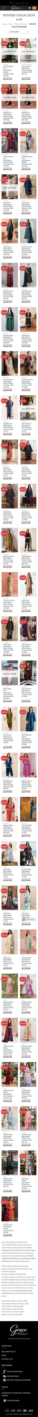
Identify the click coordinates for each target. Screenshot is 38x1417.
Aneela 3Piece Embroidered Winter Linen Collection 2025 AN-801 (27, 1094)
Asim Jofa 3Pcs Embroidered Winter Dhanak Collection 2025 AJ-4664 (27, 648)
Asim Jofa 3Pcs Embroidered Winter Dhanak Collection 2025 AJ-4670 (8, 383)
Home (4, 24)
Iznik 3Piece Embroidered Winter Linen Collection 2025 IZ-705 (27, 917)
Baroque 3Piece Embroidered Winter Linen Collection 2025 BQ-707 (8, 1005)
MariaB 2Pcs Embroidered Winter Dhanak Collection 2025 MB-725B (8, 116)
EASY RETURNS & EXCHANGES (19, 1380)
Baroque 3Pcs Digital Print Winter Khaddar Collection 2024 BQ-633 (27, 70)
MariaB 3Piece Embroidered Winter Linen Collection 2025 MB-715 (8, 1138)
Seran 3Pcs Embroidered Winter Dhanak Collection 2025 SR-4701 (8, 206)
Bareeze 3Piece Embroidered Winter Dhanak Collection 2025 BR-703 (8, 294)
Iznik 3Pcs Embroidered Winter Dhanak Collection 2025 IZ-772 (8, 471)
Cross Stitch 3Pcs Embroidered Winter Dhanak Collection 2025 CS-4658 (9, 604)
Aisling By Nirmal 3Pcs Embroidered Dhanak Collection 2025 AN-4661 (27, 161)
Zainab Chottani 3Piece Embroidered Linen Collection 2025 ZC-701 (8, 1094)
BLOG (4, 1355)
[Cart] (29, 8)
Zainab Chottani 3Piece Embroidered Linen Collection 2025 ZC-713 (8, 1050)
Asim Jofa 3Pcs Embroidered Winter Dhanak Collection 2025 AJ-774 (27, 427)
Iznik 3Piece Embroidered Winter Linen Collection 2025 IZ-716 (8, 873)
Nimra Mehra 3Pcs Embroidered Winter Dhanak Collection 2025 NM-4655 (8, 693)
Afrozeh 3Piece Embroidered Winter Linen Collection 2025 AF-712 (27, 961)
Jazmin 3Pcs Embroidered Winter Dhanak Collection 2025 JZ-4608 (27, 515)
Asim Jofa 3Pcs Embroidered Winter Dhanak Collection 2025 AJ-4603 (27, 692)
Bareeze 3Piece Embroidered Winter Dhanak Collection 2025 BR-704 (27, 294)
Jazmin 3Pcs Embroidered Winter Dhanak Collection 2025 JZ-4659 (8, 648)
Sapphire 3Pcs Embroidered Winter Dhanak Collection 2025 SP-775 (8, 427)
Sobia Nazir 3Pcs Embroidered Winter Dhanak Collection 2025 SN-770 (8, 560)
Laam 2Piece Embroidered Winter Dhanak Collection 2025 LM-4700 (8, 250)
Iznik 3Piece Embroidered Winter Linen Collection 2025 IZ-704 (8, 917)
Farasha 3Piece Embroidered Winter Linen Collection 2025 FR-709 (27, 873)
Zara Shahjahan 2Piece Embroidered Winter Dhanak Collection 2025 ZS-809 (27, 739)
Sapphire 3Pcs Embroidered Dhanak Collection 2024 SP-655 (8, 1228)
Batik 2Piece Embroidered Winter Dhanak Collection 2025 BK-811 (8, 515)
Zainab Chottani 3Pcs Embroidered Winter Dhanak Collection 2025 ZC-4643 (8, 161)
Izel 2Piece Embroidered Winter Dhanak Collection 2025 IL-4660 (27, 471)
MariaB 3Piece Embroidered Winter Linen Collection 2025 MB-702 (8, 1182)
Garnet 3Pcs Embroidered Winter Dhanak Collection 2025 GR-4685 (27, 339)
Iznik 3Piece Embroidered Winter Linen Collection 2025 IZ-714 (8, 961)
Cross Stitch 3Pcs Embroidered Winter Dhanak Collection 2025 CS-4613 (27, 383)
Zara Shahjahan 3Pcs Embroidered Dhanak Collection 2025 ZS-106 (8, 71)
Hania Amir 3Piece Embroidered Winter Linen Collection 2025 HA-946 (27, 1183)
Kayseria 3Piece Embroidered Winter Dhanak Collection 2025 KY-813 (27, 829)
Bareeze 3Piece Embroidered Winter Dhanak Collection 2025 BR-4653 (27, 250)
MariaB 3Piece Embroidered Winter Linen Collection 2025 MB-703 (27, 1138)
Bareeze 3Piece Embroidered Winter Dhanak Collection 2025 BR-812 (27, 784)
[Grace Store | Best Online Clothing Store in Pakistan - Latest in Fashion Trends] (17, 8)
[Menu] (3, 8)
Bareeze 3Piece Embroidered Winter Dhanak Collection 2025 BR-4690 (8, 339)
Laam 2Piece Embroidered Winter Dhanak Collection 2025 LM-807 (8, 738)
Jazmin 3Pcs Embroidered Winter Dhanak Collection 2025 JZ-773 (27, 604)
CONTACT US (7, 1359)
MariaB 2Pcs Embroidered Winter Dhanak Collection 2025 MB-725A (27, 116)
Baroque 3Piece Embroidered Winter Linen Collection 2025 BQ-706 (27, 1050)
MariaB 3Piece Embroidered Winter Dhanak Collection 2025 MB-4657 (27, 560)
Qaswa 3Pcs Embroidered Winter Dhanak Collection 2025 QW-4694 (27, 206)
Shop (10, 24)
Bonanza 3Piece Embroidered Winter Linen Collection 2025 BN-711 (27, 1005)
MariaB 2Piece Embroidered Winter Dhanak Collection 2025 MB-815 (8, 784)
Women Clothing (21, 24)
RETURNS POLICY (9, 1352)
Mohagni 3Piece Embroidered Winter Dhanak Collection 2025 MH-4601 (8, 829)
